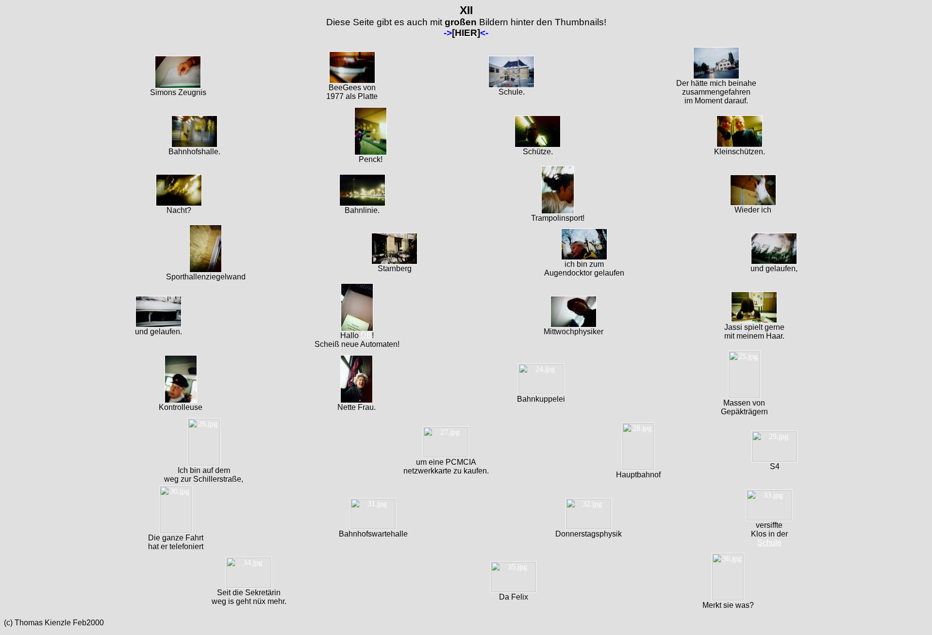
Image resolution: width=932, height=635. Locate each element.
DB (366, 335)
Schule (769, 542)
